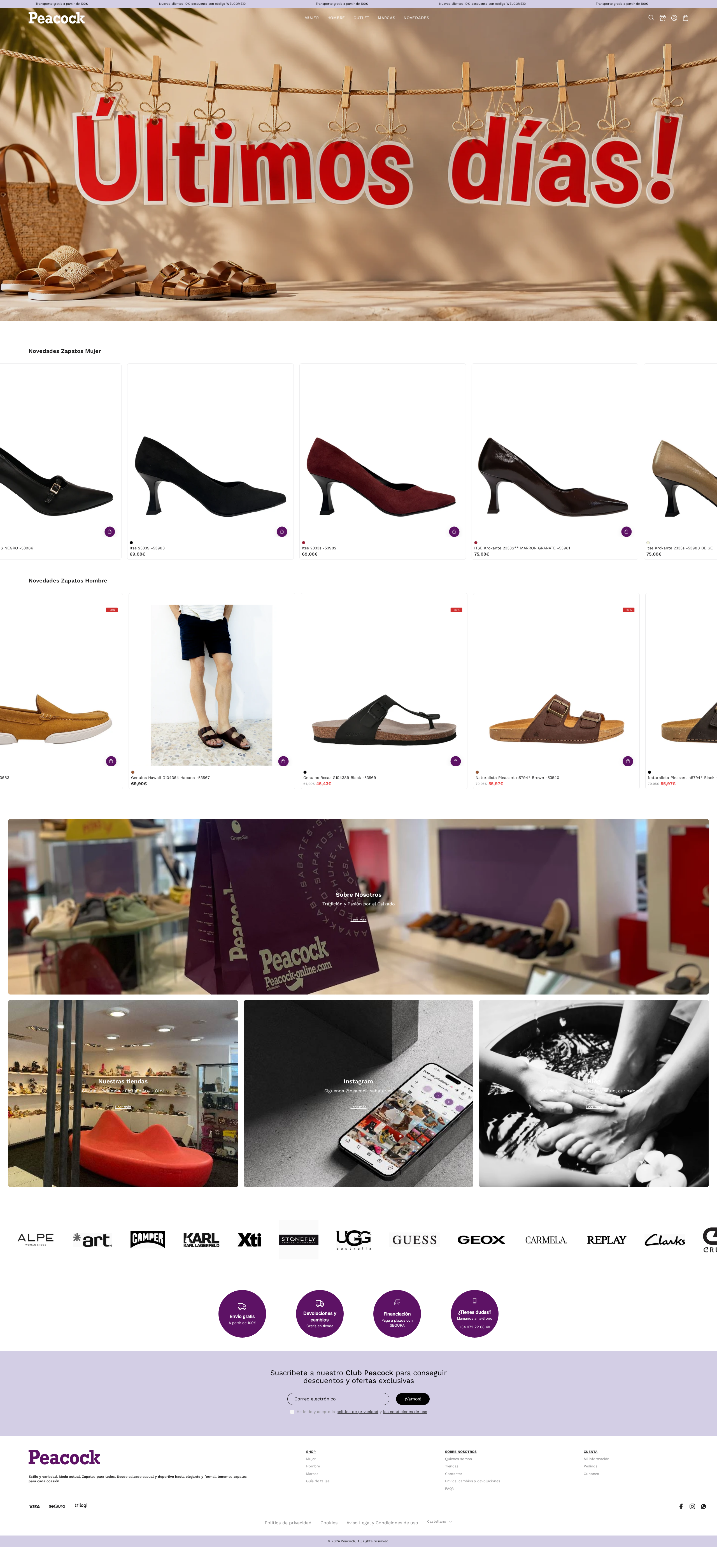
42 (133, 599)
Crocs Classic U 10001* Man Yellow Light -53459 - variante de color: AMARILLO (60, 772)
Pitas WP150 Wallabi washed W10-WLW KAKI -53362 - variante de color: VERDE (577, 772)
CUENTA (590, 1452)
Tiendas (451, 1466)
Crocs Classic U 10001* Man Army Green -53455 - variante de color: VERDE (233, 772)
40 (76, 369)
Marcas (312, 1474)
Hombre (313, 1466)
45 (157, 599)
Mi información (596, 1459)
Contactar (453, 1474)
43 (145, 599)
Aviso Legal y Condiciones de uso (382, 1522)
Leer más (359, 920)
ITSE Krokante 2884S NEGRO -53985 (529, 548)
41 (87, 369)
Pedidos (590, 1466)
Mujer (311, 1459)
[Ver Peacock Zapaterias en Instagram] (692, 1506)
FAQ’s (450, 1488)
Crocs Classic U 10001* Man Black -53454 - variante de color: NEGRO (405, 772)
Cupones (591, 1474)
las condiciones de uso (405, 1411)
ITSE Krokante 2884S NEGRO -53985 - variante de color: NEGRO (496, 542)
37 (41, 369)
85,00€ (157, 554)
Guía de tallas (318, 1481)
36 (29, 369)
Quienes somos (458, 1459)
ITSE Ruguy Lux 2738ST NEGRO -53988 (187, 548)
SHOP (311, 1452)
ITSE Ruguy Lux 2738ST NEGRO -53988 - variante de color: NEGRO (151, 542)
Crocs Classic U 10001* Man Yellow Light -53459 (105, 777)
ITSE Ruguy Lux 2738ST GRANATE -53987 (361, 548)
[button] (361, 18)
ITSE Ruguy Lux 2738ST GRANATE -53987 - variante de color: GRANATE (323, 542)
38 (52, 369)
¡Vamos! (413, 1399)
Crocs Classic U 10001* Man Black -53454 (444, 777)
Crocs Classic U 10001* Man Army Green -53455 (277, 777)
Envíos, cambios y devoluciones (472, 1481)
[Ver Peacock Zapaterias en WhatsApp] (703, 1506)
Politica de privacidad (288, 1522)
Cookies (328, 1522)
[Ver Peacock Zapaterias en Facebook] (681, 1506)
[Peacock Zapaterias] (57, 18)
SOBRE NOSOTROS (461, 1452)
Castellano (436, 1521)
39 (64, 369)
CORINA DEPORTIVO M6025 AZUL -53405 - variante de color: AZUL (668, 542)
